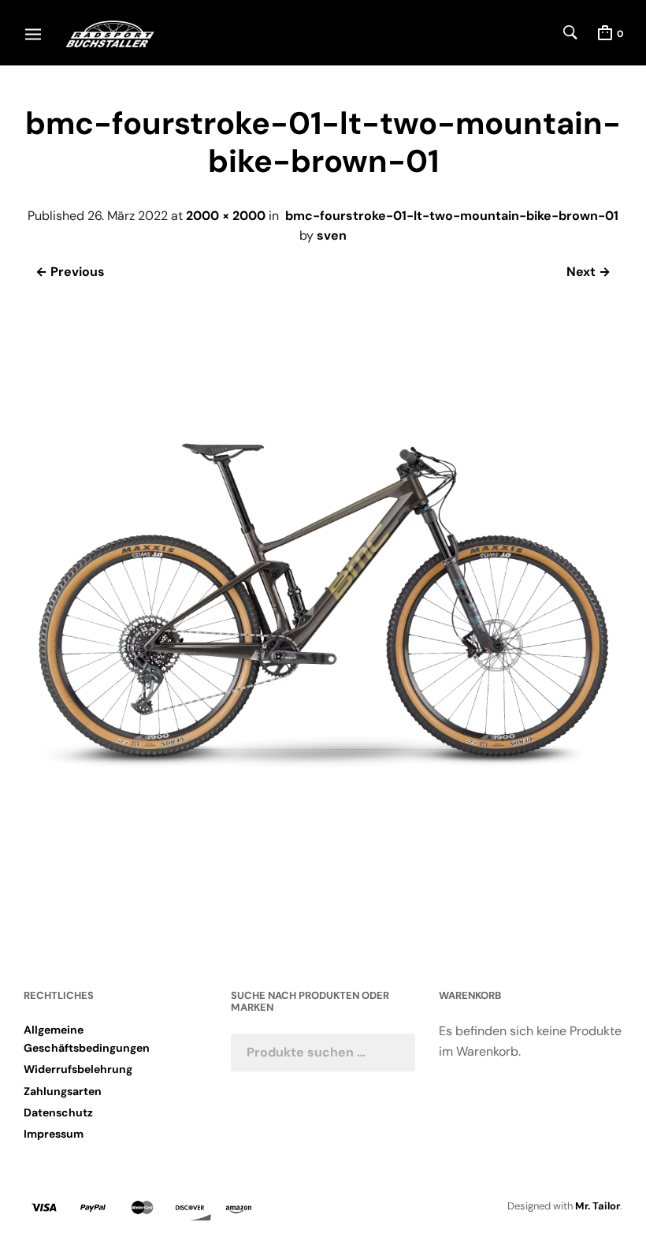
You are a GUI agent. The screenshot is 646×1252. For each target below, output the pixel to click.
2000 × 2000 (225, 215)
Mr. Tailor (597, 1206)
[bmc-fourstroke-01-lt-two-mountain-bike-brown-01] (323, 892)
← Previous (70, 271)
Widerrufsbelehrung (78, 1069)
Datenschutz (58, 1112)
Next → (588, 271)
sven (332, 235)
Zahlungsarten (63, 1091)
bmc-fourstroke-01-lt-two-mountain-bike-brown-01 (451, 215)
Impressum (54, 1134)
